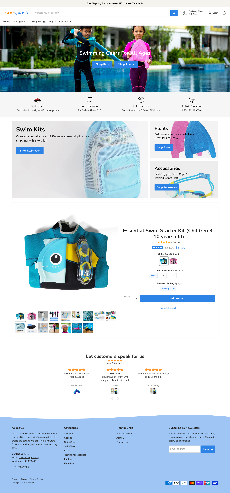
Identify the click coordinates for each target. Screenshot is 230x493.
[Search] (174, 13)
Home (6, 21)
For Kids (68, 459)
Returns (24, 479)
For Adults (69, 463)
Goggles (68, 438)
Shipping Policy (124, 433)
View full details (169, 308)
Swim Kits (69, 433)
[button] (113, 398)
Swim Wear (70, 446)
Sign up (208, 449)
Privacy (15, 479)
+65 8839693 (29, 461)
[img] (115, 360)
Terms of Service (36, 479)
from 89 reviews (115, 363)
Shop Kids (102, 64)
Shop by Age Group (43, 21)
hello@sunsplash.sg (29, 457)
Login (215, 12)
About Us (121, 438)
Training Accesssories (75, 455)
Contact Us (65, 21)
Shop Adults (126, 64)
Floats (67, 450)
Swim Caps (69, 442)
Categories (20, 21)
